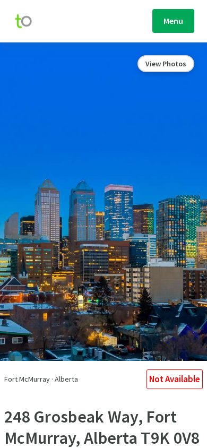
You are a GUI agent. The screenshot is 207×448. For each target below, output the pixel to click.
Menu (173, 20)
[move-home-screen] (29, 21)
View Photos (165, 63)
